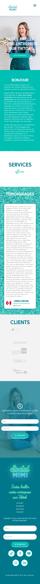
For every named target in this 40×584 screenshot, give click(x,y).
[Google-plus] (22, 445)
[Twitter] (17, 445)
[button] (35, 5)
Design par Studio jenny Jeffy (20, 580)
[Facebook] (11, 445)
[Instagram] (28, 445)
